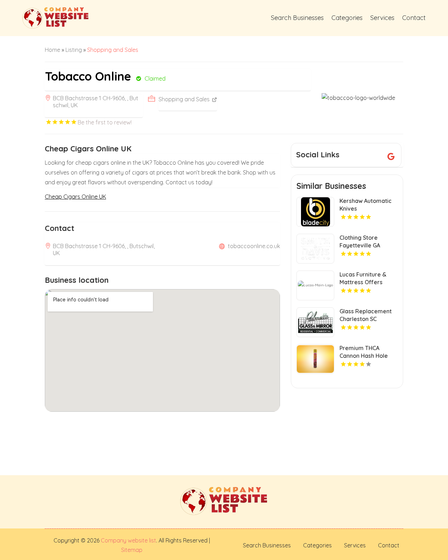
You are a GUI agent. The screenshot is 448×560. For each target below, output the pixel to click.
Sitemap (131, 549)
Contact (414, 18)
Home (52, 49)
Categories (347, 18)
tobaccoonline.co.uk (254, 246)
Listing (73, 49)
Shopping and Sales (112, 49)
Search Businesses (297, 18)
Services (382, 18)
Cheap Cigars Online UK (75, 196)
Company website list (128, 540)
